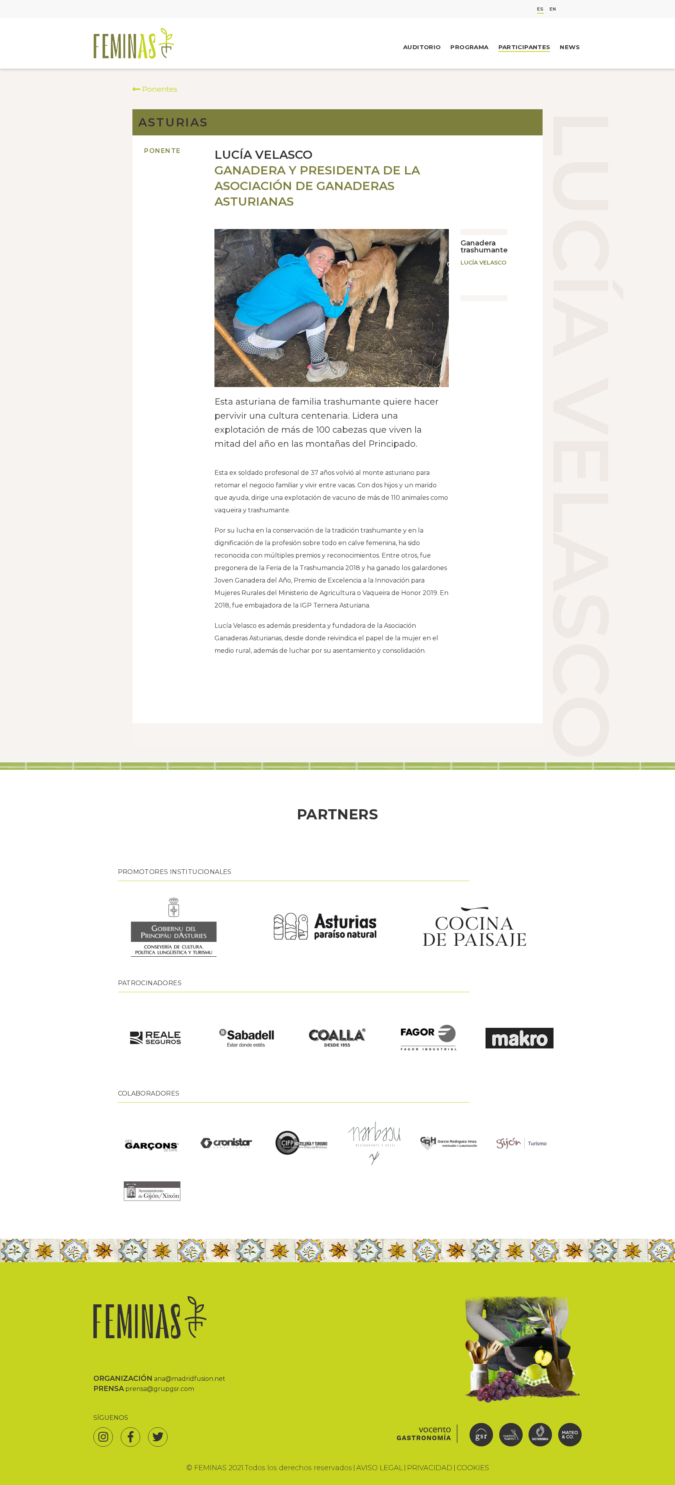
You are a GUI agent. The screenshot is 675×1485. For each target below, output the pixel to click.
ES (540, 9)
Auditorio (422, 47)
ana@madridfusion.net (189, 1378)
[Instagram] (103, 1437)
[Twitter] (158, 1437)
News (570, 47)
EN (553, 9)
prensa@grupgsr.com (159, 1389)
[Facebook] (130, 1437)
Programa (469, 47)
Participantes (524, 47)
